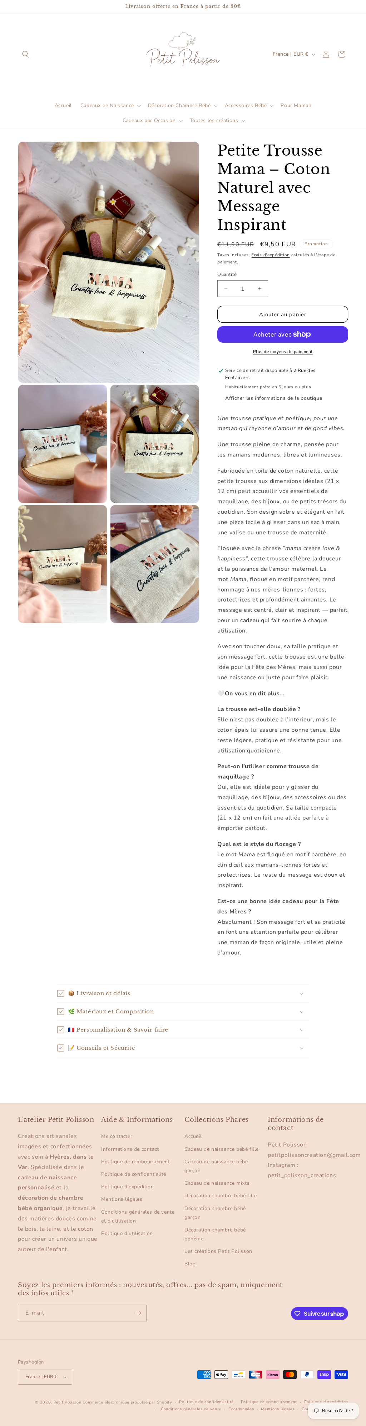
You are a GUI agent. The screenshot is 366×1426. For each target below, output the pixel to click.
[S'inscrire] (138, 1313)
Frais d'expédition (270, 255)
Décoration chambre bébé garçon (215, 1213)
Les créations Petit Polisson (218, 1251)
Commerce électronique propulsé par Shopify (127, 1402)
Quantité (227, 274)
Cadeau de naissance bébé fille (221, 1149)
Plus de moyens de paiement (283, 351)
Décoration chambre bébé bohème (215, 1234)
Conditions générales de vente (191, 1409)
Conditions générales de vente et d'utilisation (137, 1216)
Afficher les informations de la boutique (273, 398)
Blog (190, 1263)
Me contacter (116, 1136)
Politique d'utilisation (127, 1233)
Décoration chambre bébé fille (220, 1195)
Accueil (193, 1136)
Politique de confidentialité (133, 1174)
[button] (26, 54)
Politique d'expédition (127, 1186)
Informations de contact (130, 1149)
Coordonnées (241, 1409)
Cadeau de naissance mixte (216, 1183)
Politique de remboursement (135, 1161)
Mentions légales (122, 1199)
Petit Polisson (67, 1402)
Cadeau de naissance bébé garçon (216, 1166)
